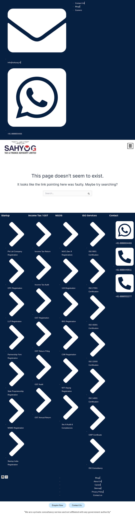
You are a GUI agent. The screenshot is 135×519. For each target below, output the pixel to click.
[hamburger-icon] (130, 146)
